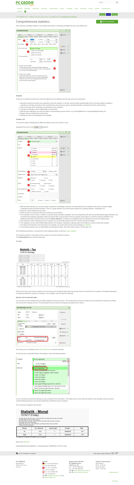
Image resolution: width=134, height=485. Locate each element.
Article (91, 8)
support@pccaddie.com (54, 475)
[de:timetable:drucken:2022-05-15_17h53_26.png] (43, 61)
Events (62, 8)
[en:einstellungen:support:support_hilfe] (25, 11)
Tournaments (53, 8)
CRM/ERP (27, 8)
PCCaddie (25, 3)
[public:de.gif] (43, 463)
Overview (27, 442)
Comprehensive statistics (69, 17)
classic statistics (71, 231)
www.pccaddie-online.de (81, 472)
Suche (117, 2)
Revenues (44, 8)
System (97, 8)
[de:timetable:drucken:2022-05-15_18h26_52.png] (38, 127)
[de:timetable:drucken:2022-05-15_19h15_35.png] (43, 376)
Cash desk (83, 8)
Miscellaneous (106, 8)
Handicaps (35, 8)
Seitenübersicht (113, 472)
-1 (113, 453)
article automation (44, 349)
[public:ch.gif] (43, 467)
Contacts (19, 8)
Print (58, 17)
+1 (117, 453)
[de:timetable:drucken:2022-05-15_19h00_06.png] (43, 266)
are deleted (87, 225)
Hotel (76, 8)
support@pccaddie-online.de (82, 470)
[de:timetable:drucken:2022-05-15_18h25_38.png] (43, 167)
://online (19, 11)
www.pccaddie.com (49, 477)
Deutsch (102, 14)
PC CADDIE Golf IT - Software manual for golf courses (32, 17)
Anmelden (115, 481)
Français (114, 14)
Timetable (69, 8)
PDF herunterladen (108, 21)
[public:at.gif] (43, 472)
